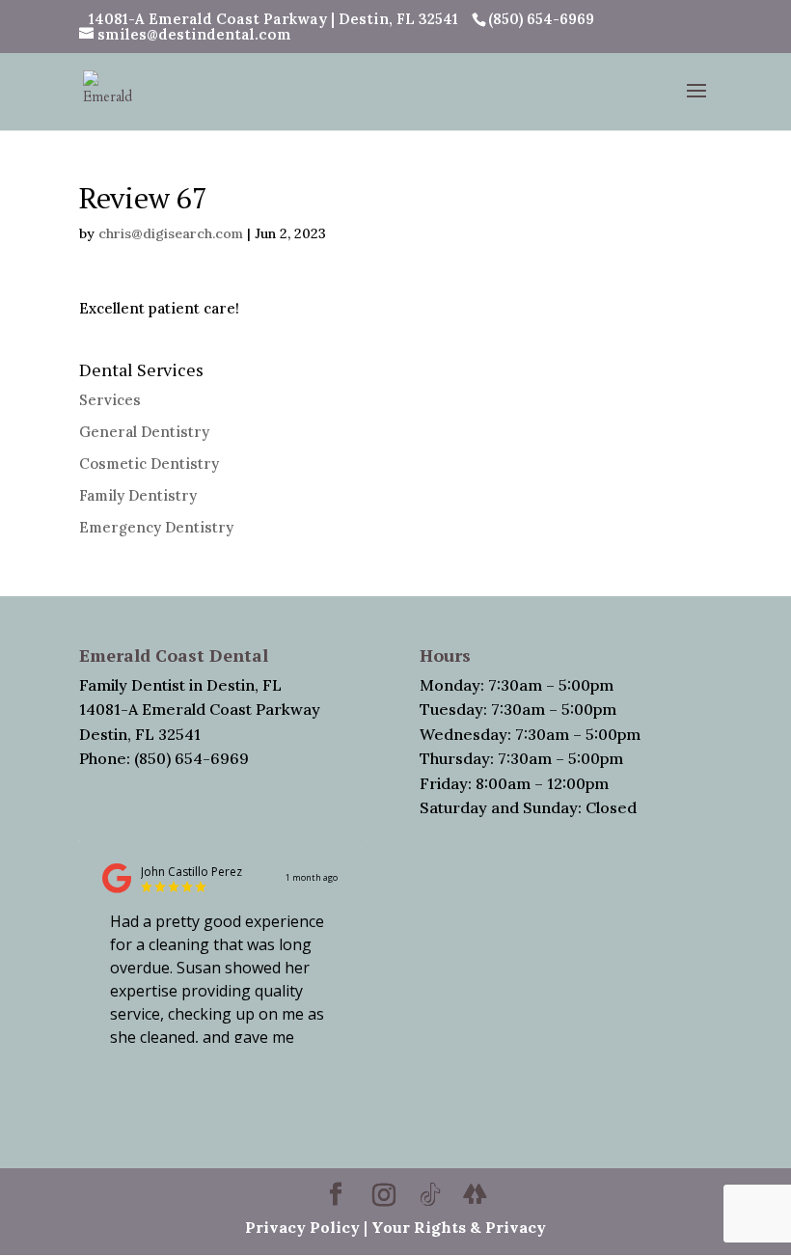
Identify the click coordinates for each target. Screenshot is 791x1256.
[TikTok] (430, 1195)
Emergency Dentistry (156, 527)
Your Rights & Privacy (458, 1227)
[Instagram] (384, 1195)
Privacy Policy (302, 1227)
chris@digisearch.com (170, 233)
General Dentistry (144, 432)
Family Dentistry (138, 495)
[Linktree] (474, 1194)
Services (110, 400)
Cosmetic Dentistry (149, 463)
